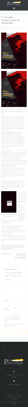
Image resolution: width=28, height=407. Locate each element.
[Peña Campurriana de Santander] (13, 361)
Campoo (7, 245)
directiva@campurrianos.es (14, 384)
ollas (18, 247)
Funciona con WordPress (9, 402)
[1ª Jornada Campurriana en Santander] (14, 50)
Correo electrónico (7, 309)
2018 (2, 245)
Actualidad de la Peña (7, 29)
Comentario (7, 279)
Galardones (17, 395)
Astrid (22, 402)
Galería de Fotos (10, 397)
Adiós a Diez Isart (6, 254)
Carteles (20, 397)
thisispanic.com (5, 237)
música (14, 247)
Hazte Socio (14, 399)
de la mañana (15, 151)
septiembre (10, 248)
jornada (10, 247)
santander (3, 248)
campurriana (13, 245)
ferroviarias (4, 247)
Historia (10, 395)
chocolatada (20, 245)
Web (15, 308)
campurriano (19, 27)
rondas (22, 247)
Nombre (7, 300)
